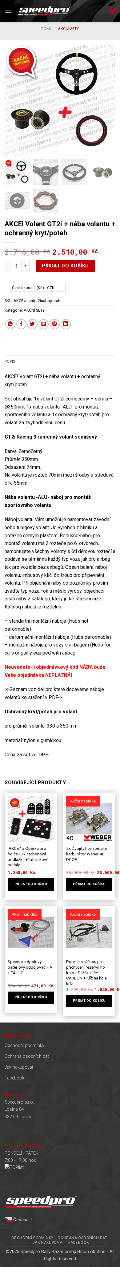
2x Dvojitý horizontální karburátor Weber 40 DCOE (86, 854)
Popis (10, 361)
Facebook (14, 1078)
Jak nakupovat (19, 1067)
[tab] (60, 361)
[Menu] (8, 10)
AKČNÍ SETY (68, 28)
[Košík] (112, 11)
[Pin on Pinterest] (55, 324)
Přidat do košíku (65, 266)
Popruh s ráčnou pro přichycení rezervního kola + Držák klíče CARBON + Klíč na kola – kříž (88, 972)
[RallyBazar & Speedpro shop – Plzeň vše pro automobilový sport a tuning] (44, 11)
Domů (46, 28)
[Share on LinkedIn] (66, 324)
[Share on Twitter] (32, 324)
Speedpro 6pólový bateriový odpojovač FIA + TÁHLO (30, 967)
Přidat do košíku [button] (30, 884)
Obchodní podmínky (24, 1045)
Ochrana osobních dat (27, 1056)
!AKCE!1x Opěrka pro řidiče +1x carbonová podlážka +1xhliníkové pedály (28, 856)
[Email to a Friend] (43, 324)
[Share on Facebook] (21, 324)
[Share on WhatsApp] (10, 324)
